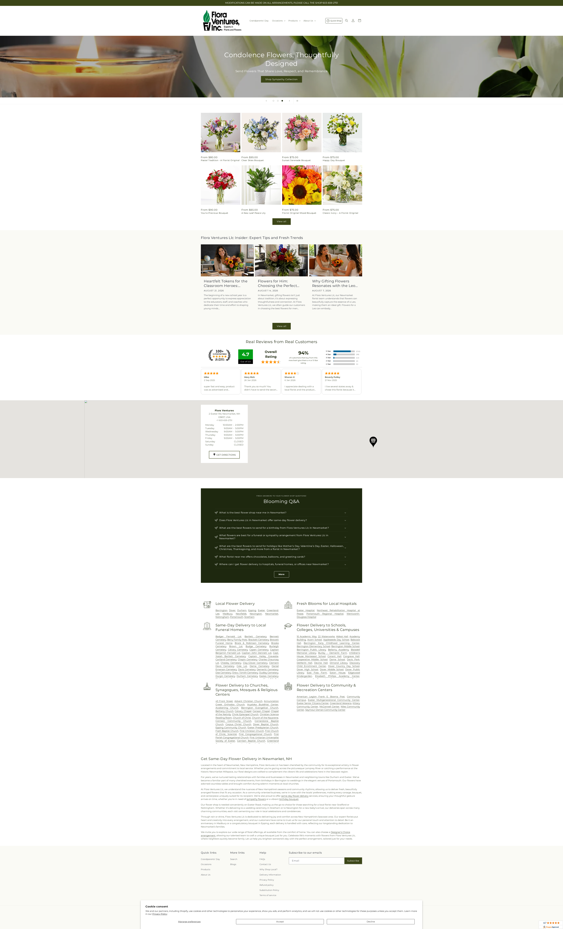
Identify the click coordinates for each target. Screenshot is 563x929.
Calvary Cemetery (238, 649)
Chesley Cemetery (231, 662)
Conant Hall (334, 656)
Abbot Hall (342, 636)
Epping (252, 610)
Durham (241, 610)
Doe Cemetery (223, 672)
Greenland (272, 610)
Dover (232, 610)
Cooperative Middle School (312, 659)
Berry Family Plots (237, 639)
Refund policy (267, 885)
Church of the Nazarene (265, 717)
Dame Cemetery (259, 666)
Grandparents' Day (210, 859)
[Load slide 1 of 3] (273, 101)
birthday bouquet (289, 799)
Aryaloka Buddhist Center (262, 704)
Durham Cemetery (247, 676)
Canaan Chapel (261, 711)
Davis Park (353, 659)
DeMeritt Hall (304, 662)
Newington (256, 613)
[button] (278, 21)
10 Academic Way (307, 636)
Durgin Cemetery (225, 676)
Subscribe (353, 860)
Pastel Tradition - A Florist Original (220, 160)
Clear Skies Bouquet (252, 160)
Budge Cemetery (256, 646)
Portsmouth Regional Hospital (325, 613)
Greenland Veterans (341, 703)
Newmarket (271, 613)
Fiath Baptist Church (227, 730)
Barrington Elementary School (313, 646)
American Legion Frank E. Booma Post (321, 696)
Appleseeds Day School (336, 639)
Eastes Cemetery (268, 676)
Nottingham (222, 617)
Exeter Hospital (306, 610)
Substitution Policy (269, 890)
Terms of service (268, 895)
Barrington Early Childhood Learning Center (331, 643)
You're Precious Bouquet (214, 213)
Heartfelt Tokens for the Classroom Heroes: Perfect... (225, 283)
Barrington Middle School (345, 646)
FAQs (262, 859)
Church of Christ (242, 717)
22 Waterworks (326, 636)
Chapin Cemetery (247, 659)
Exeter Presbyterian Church (262, 727)
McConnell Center (329, 706)
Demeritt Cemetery (267, 669)
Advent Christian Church (248, 701)
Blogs (233, 864)
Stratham (249, 617)
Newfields (241, 613)
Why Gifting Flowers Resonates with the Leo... (335, 283)
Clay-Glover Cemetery (255, 662)
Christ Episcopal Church (245, 714)
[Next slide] (289, 101)
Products (205, 869)
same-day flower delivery (294, 795)
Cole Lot (242, 666)
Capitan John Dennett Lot (257, 652)
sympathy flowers (256, 799)
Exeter (261, 610)
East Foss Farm (317, 672)
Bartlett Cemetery (255, 636)
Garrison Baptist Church (251, 740)
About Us (205, 874)
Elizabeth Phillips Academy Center (337, 676)
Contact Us (265, 864)
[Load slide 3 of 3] (282, 101)
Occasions (206, 864)
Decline (371, 921)
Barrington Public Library (311, 649)
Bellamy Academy (338, 649)
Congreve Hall (351, 656)
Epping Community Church (231, 727)
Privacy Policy (159, 914)
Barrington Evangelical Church (259, 707)
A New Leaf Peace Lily (253, 213)
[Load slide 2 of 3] (278, 101)
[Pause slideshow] (297, 101)
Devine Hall (321, 662)
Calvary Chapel (243, 711)
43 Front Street (224, 701)
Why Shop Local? (268, 869)
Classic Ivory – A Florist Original (340, 213)
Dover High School (307, 669)
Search (233, 859)
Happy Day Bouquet (334, 160)
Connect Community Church (233, 721)
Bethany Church (225, 711)
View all (281, 221)
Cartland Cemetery (226, 659)
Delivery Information (270, 874)
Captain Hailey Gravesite (263, 656)
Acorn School (314, 639)
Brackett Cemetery (258, 639)
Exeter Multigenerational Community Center (333, 700)
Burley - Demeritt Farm (332, 652)
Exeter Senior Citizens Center (313, 703)
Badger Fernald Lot (228, 636)
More (282, 574)
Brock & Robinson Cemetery (252, 643)
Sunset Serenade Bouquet (296, 160)
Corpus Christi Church (238, 724)
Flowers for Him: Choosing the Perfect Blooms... (277, 283)
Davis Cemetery (247, 669)
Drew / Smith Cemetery (245, 672)
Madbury (227, 613)
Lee (217, 613)
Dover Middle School (332, 669)
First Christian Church (252, 730)
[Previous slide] (266, 101)
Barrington (221, 610)
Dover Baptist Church (265, 724)
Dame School (337, 659)
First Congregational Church (255, 734)
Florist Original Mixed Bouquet (299, 213)
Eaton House (337, 672)
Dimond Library (339, 662)
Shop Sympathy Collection (281, 79)
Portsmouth (236, 617)
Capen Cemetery (258, 649)
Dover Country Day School (343, 666)
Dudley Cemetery (268, 672)
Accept (280, 921)
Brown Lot (236, 646)
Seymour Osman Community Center (325, 709)
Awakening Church (227, 707)
